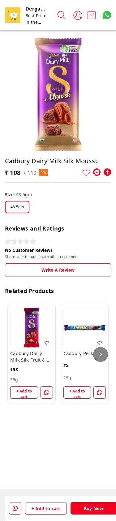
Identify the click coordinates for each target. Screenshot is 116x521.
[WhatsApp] (97, 172)
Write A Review (58, 270)
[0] (92, 15)
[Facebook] (107, 172)
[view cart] (92, 15)
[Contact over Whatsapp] (107, 15)
